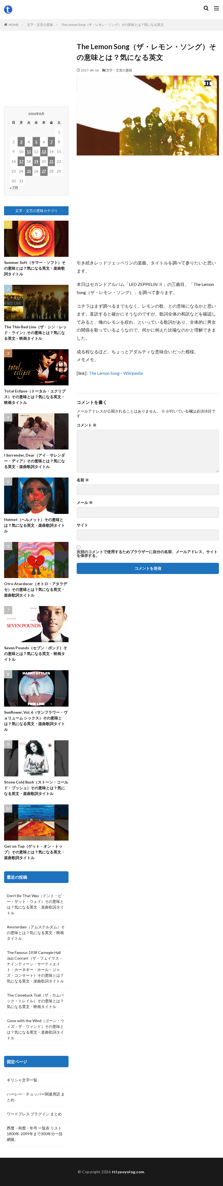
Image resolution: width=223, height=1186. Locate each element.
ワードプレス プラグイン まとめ (34, 1114)
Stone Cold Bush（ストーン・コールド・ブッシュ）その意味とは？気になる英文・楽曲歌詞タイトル (36, 788)
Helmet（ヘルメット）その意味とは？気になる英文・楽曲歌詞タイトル (34, 525)
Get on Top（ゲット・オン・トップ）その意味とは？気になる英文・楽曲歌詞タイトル (34, 852)
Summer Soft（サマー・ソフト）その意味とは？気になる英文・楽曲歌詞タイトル (35, 268)
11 (29, 151)
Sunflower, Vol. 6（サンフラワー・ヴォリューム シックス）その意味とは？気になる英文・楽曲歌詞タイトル (35, 721)
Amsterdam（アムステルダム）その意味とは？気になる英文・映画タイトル (36, 933)
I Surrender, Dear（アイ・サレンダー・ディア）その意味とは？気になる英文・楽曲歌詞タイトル (34, 461)
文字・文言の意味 (40, 25)
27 (44, 171)
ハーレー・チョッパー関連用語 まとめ (36, 1097)
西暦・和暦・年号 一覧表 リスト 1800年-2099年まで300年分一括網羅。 (35, 1134)
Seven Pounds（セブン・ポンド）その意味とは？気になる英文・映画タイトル (35, 653)
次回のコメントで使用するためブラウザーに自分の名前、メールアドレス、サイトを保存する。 (147, 553)
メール (85, 502)
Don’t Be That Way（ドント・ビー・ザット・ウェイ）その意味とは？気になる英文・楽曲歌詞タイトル (35, 904)
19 (36, 161)
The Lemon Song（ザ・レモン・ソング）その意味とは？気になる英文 (112, 25)
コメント (87, 425)
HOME (14, 25)
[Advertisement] (148, 210)
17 (21, 161)
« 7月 (14, 187)
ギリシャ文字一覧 (22, 1080)
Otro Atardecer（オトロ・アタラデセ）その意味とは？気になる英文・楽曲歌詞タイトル (35, 589)
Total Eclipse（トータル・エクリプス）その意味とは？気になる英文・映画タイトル (35, 397)
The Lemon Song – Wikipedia (116, 373)
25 (29, 171)
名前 (83, 480)
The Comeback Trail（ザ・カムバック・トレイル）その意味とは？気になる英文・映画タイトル (35, 1001)
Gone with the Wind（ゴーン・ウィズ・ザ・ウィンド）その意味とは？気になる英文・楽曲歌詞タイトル (35, 1029)
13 (44, 151)
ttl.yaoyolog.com (128, 1171)
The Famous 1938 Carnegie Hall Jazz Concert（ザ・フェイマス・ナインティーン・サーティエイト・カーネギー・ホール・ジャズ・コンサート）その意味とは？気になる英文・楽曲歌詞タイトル (35, 966)
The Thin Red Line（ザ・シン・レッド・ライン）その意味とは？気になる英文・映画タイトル (35, 332)
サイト (82, 525)
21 (51, 161)
